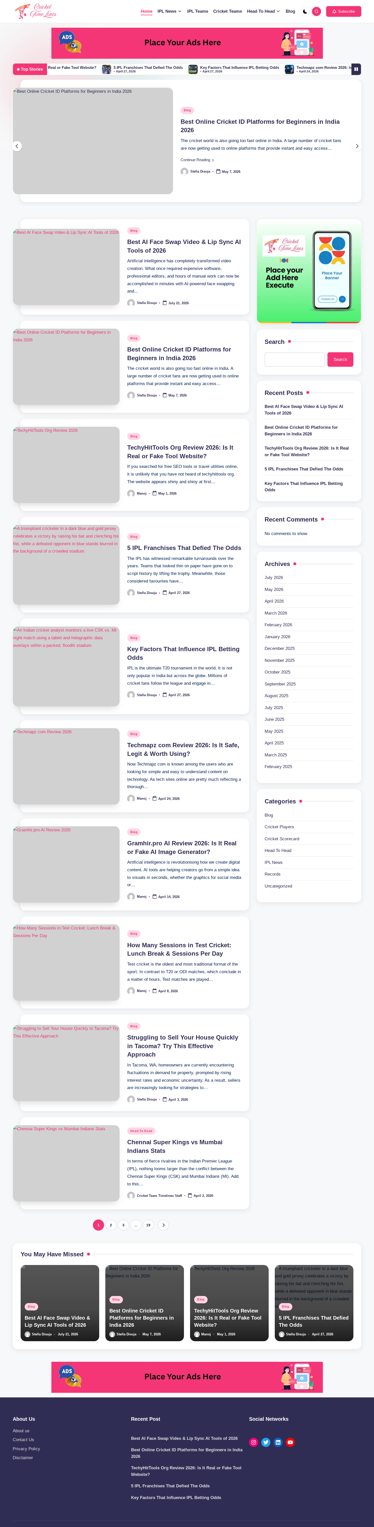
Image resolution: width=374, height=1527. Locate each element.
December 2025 (280, 648)
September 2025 (280, 684)
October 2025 (277, 672)
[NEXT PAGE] (163, 1225)
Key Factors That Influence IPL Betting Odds (201, 67)
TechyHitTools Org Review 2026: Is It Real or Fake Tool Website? (307, 451)
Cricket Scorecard (282, 838)
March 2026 (276, 613)
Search (275, 341)
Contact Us (23, 1439)
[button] (343, 11)
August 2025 (276, 696)
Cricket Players (279, 826)
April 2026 (274, 601)
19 (148, 1225)
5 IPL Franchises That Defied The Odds (109, 67)
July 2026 (274, 577)
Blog (187, 110)
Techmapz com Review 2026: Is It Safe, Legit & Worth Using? (312, 67)
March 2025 (276, 755)
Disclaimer (23, 1457)
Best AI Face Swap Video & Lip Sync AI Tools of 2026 (304, 410)
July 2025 (274, 707)
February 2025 (278, 767)
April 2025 (274, 743)
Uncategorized (278, 886)
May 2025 (274, 731)
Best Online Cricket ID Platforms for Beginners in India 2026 (301, 430)
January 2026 (277, 636)
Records (273, 874)
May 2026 (274, 589)
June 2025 (274, 719)
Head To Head (141, 1131)
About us (21, 1430)
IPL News (274, 862)
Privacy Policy (26, 1448)
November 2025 (280, 660)
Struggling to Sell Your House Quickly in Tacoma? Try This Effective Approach (182, 1046)
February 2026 (278, 625)
